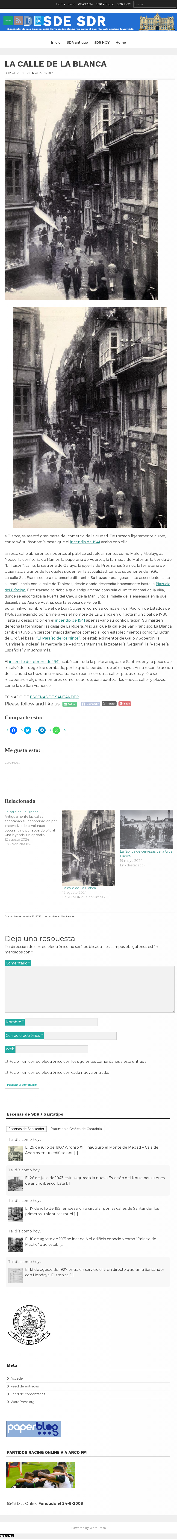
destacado (24, 916)
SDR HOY (124, 4)
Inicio (72, 4)
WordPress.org (23, 1402)
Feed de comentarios (28, 1394)
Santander (68, 916)
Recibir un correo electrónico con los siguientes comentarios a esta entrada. (78, 1061)
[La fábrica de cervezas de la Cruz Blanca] (146, 829)
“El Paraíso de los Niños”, (58, 638)
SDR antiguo (104, 4)
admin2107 (44, 73)
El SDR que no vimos (46, 916)
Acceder (17, 1378)
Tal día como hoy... (24, 1139)
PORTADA (85, 4)
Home (60, 4)
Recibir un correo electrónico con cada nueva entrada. (59, 1072)
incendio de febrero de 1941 (34, 662)
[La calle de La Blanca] (33, 828)
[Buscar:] (154, 4)
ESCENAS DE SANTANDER (54, 697)
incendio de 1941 (85, 542)
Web (10, 1049)
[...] (68, 1153)
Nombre (15, 1022)
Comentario (18, 963)
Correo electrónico (24, 1035)
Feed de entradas (25, 1386)
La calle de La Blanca (79, 888)
